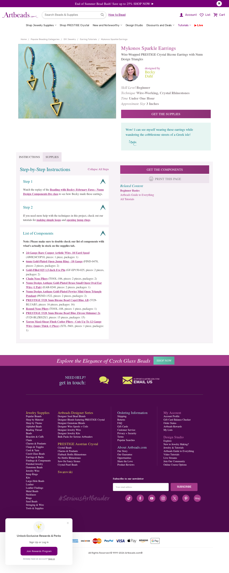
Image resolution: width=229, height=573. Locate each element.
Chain (29, 440)
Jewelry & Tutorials (174, 447)
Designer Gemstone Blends (71, 423)
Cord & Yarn (32, 450)
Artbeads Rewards (173, 426)
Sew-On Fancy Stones (69, 461)
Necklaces (31, 494)
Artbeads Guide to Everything (137, 195)
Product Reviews (125, 464)
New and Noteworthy (106, 25)
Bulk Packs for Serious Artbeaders (75, 436)
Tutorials (183, 25)
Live (200, 25)
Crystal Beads (65, 447)
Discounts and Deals (159, 25)
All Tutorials (127, 199)
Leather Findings (34, 487)
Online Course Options (175, 464)
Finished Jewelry (34, 464)
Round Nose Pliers (37, 308)
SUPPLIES (52, 157)
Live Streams (170, 457)
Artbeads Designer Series (75, 412)
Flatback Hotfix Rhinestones (72, 454)
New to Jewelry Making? (176, 444)
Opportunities (124, 457)
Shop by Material (34, 419)
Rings (29, 498)
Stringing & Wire (35, 504)
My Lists (168, 429)
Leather (30, 484)
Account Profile (171, 416)
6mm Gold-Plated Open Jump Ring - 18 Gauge (54, 261)
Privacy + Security (126, 433)
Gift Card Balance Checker (177, 419)
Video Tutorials (171, 454)
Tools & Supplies (34, 508)
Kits (28, 477)
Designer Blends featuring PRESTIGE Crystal (81, 419)
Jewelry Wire (32, 470)
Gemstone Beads (34, 467)
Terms (120, 436)
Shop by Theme (34, 423)
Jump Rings (32, 474)
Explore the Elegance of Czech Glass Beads (103, 360)
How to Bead (117, 14)
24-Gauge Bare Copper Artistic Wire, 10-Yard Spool (57, 253)
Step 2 (28, 207)
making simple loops (48, 220)
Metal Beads (32, 491)
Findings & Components (38, 460)
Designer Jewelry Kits (69, 433)
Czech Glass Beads (35, 453)
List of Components (38, 233)
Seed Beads (31, 501)
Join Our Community (174, 461)
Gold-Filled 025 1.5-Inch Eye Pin (45, 270)
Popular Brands (34, 416)
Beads (29, 433)
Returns (121, 419)
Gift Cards (122, 426)
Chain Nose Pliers (37, 278)
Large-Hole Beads (35, 481)
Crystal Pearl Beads (67, 464)
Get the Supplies (166, 114)
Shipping (121, 416)
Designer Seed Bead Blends (72, 416)
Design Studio (134, 25)
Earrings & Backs (35, 457)
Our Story (122, 451)
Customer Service (126, 429)
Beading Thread (34, 429)
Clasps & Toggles (35, 447)
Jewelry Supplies (37, 412)
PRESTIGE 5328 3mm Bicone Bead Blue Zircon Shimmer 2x (63, 313)
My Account (172, 412)
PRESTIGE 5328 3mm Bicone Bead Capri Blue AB (57, 300)
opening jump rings (78, 220)
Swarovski (65, 472)
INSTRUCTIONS (29, 157)
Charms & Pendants (36, 443)
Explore (168, 440)
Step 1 (28, 181)
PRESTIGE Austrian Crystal (78, 444)
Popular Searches (126, 440)
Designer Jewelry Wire (69, 429)
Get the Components (165, 169)
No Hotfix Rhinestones (69, 457)
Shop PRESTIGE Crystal (74, 25)
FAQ (119, 423)
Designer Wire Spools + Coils (73, 426)
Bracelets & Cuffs (35, 436)
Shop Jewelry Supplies (40, 25)
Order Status (170, 423)
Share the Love (125, 461)
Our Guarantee (124, 454)
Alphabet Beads (34, 426)
